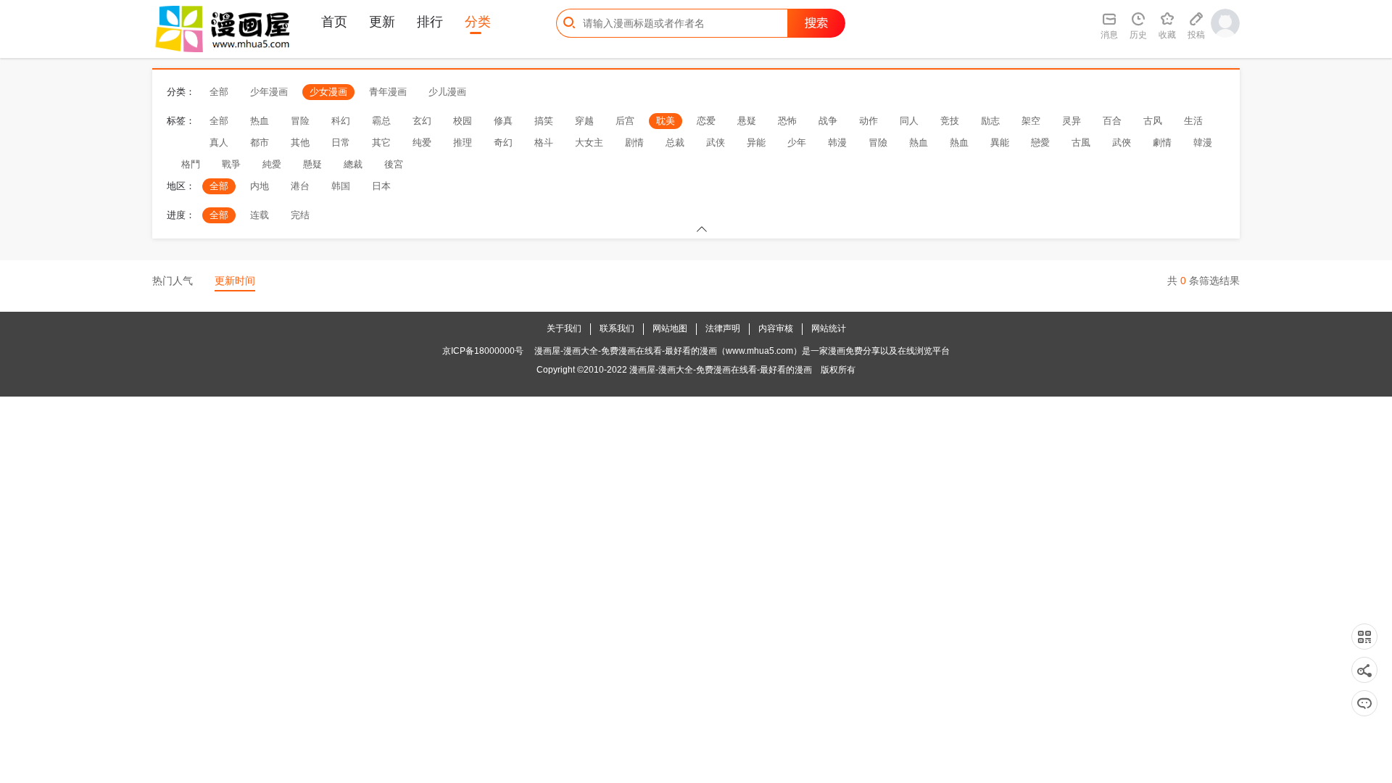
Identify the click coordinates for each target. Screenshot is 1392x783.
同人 (909, 120)
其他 (300, 142)
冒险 (300, 120)
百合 (1112, 120)
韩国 (340, 186)
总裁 (675, 142)
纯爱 (422, 142)
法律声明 (722, 328)
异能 (756, 142)
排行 (430, 21)
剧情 (634, 142)
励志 (990, 120)
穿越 (584, 120)
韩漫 (837, 142)
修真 (503, 120)
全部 (219, 91)
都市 (259, 142)
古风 (1152, 120)
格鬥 (190, 164)
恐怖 (787, 120)
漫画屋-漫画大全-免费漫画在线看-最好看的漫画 (720, 370)
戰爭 (231, 164)
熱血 (918, 142)
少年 (796, 142)
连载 (259, 215)
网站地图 (669, 328)
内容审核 (775, 328)
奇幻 (503, 142)
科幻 (340, 120)
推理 (462, 142)
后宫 (625, 120)
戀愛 (1040, 142)
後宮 (393, 164)
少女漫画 (328, 91)
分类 (478, 21)
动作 (868, 120)
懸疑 (312, 164)
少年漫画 (269, 91)
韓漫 (1202, 142)
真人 (219, 142)
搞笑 (543, 120)
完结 (300, 215)
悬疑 (746, 120)
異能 (999, 142)
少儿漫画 (447, 91)
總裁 (353, 164)
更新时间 (235, 280)
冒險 (878, 142)
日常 (340, 142)
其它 (381, 142)
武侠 (715, 142)
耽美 (665, 120)
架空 (1031, 120)
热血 (259, 120)
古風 (1081, 142)
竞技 (949, 120)
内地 (259, 186)
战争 (828, 120)
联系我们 (617, 328)
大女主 (589, 142)
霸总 (381, 120)
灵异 (1071, 120)
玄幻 (422, 120)
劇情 (1162, 142)
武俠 (1121, 142)
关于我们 (564, 328)
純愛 (271, 164)
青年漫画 (388, 91)
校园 (462, 120)
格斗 (543, 142)
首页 (334, 21)
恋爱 (706, 120)
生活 (1193, 120)
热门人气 (172, 280)
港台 (300, 186)
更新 (382, 21)
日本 (381, 186)
